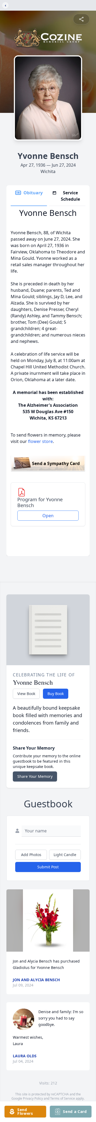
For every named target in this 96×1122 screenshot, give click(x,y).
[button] (48, 920)
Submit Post (48, 866)
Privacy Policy (33, 1098)
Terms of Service (62, 1098)
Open (48, 516)
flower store (40, 441)
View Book (26, 693)
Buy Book (55, 693)
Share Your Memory (35, 776)
